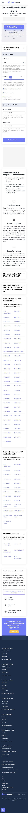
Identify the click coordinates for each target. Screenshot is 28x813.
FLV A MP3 (6, 390)
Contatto (4, 789)
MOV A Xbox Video (17, 505)
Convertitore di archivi (7, 725)
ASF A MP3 (7, 411)
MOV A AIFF (17, 483)
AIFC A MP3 (7, 326)
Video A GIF (4, 653)
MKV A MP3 (7, 386)
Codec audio (6, 59)
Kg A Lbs (4, 735)
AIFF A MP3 (7, 373)
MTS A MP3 (17, 437)
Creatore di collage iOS (7, 767)
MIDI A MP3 (7, 322)
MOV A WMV (7, 500)
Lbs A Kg (4, 733)
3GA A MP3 (17, 311)
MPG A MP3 (7, 424)
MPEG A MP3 (7, 437)
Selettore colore (5, 757)
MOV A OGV (7, 487)
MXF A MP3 (7, 399)
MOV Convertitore (7, 465)
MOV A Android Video (8, 516)
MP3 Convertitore (7, 312)
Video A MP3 (17, 544)
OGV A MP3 (17, 373)
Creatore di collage (6, 748)
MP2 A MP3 (17, 347)
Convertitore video (6, 659)
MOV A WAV (17, 475)
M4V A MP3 (17, 429)
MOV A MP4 (17, 487)
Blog (3, 779)
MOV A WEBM (7, 496)
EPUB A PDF (5, 704)
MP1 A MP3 (17, 326)
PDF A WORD (5, 701)
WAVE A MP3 (7, 347)
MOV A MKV (17, 496)
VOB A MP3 (17, 416)
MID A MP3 (7, 334)
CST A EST (4, 722)
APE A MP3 (17, 339)
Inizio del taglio (7, 109)
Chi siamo (4, 777)
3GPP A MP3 (17, 420)
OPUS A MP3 (7, 339)
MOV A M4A (7, 470)
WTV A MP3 (7, 403)
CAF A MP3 (7, 330)
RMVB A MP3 (17, 411)
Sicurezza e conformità (7, 787)
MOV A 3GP (17, 492)
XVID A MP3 (17, 399)
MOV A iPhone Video (18, 516)
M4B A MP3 (7, 343)
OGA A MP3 (17, 343)
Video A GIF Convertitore (7, 545)
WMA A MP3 (17, 360)
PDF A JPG (4, 685)
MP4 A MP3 (7, 377)
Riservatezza (5, 783)
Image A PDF (5, 691)
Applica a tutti (12, 140)
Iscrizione (11, 33)
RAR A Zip (4, 717)
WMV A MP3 (17, 386)
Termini (3, 785)
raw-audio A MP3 (8, 352)
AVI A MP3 (17, 377)
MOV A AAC (7, 483)
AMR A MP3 (7, 369)
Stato (3, 791)
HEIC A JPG (4, 688)
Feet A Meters (5, 738)
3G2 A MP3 (17, 407)
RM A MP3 (17, 424)
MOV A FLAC (17, 470)
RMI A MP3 (17, 317)
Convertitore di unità (7, 741)
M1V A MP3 (17, 394)
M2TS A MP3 (7, 441)
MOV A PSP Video (19, 511)
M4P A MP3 (7, 317)
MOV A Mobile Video (7, 522)
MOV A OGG (17, 464)
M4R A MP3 (17, 334)
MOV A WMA (7, 475)
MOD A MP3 (7, 433)
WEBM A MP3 (18, 381)
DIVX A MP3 (7, 420)
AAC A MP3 (17, 369)
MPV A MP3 (17, 403)
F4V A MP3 (17, 390)
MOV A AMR (17, 479)
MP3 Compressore (18, 557)
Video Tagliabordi (18, 550)
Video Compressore (7, 551)
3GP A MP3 (7, 381)
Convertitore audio (6, 675)
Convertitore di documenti (8, 709)
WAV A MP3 (7, 364)
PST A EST (4, 720)
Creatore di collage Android (8, 764)
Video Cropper (8, 556)
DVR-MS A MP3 (8, 416)
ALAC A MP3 (17, 364)
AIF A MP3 (17, 330)
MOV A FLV (17, 500)
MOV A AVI (6, 492)
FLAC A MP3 (7, 360)
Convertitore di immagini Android (10, 770)
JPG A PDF (4, 682)
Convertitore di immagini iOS (9, 772)
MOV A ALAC (7, 479)
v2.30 (13, 799)
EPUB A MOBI (5, 706)
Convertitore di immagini (8, 693)
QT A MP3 (6, 429)
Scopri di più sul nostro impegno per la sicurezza (14, 592)
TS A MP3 (6, 407)
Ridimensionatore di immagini (9, 751)
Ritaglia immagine (6, 754)
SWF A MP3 (17, 433)
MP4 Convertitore (6, 651)
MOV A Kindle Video (7, 505)
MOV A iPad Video (8, 511)
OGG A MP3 (7, 356)
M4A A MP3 (17, 356)
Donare (3, 780)
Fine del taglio (6, 122)
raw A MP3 (17, 322)
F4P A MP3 (7, 394)
